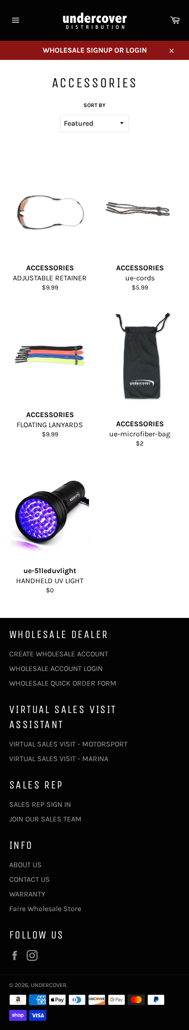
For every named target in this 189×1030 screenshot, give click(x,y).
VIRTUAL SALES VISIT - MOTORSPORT (68, 744)
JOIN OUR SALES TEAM (45, 819)
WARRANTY (27, 894)
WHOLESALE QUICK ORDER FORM (63, 683)
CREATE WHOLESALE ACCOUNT (58, 653)
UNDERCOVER (49, 985)
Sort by (94, 105)
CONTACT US (29, 879)
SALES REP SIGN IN (40, 804)
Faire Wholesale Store (45, 908)
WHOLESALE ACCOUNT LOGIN (56, 668)
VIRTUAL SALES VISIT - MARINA (58, 758)
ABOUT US (25, 864)
